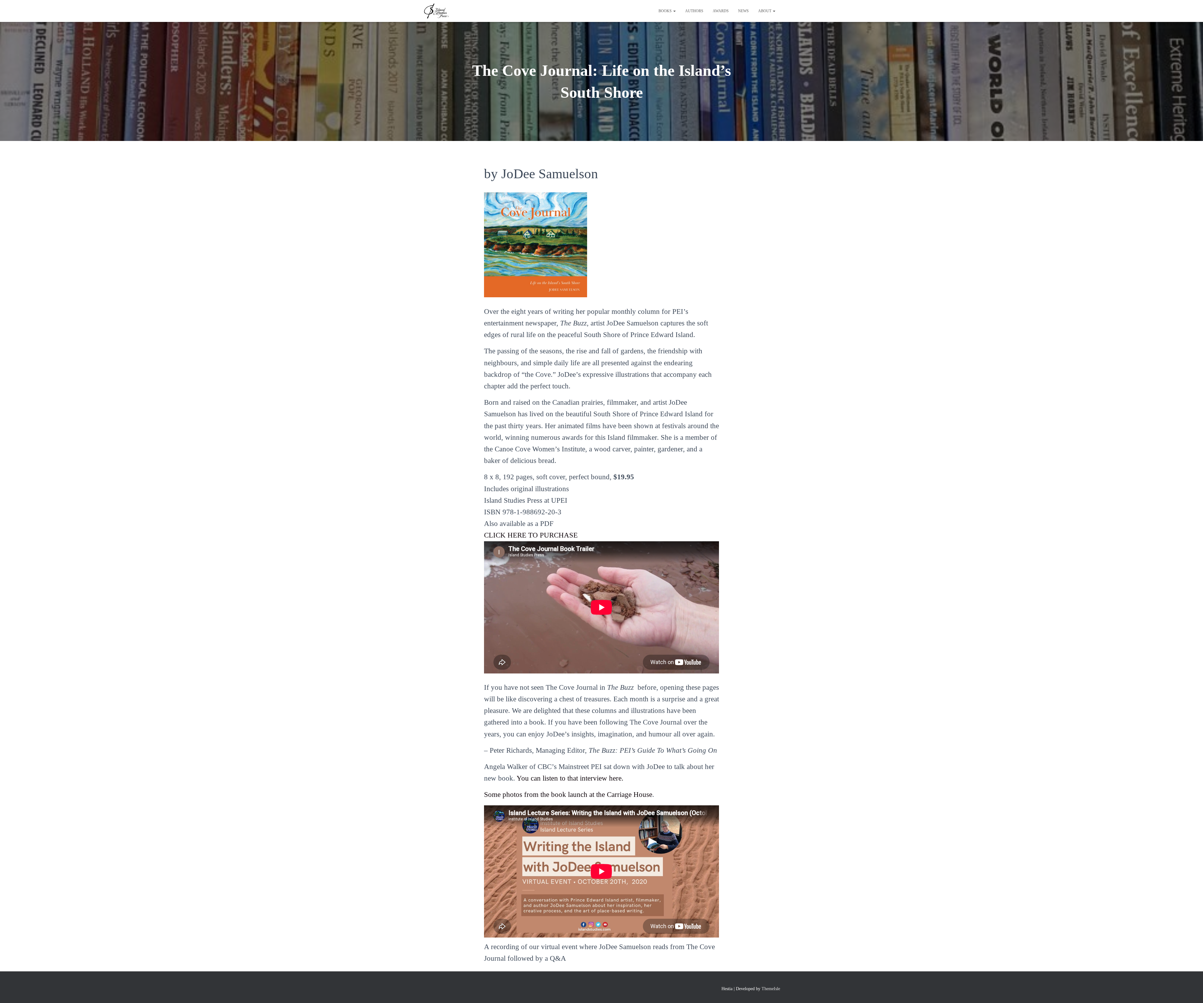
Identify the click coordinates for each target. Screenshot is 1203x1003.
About (765, 11)
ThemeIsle (771, 988)
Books (666, 11)
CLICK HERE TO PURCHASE (531, 535)
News (743, 11)
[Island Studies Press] (435, 11)
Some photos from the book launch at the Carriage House (568, 794)
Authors (694, 11)
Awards (721, 11)
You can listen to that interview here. (570, 778)
